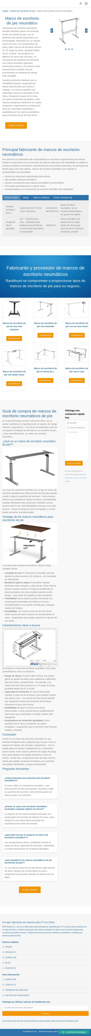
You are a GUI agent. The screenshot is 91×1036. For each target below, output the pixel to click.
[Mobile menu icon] (86, 3)
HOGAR (8, 947)
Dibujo (26, 197)
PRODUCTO (10, 952)
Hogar (5, 11)
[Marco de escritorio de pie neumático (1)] (68, 30)
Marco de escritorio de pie (23, 11)
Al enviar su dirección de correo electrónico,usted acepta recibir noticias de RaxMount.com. (40, 1021)
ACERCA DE (10, 957)
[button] (65, 49)
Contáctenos (46, 291)
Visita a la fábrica (41, 197)
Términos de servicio (80, 478)
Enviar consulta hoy (63, 197)
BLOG (7, 963)
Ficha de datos (11, 197)
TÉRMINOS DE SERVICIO (16, 990)
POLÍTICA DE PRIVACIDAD (17, 995)
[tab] (11, 197)
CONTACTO (10, 968)
